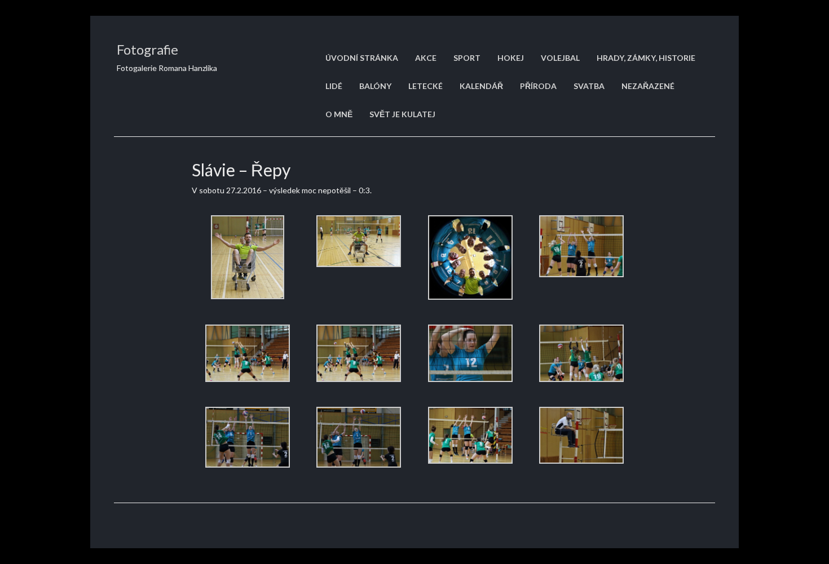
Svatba (589, 86)
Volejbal (560, 58)
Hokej (510, 58)
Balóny (375, 86)
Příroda (538, 86)
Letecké (425, 86)
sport (466, 58)
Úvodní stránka (361, 58)
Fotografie (147, 49)
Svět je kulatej (402, 114)
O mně (338, 114)
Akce (425, 58)
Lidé (333, 86)
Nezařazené (647, 86)
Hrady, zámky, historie (646, 58)
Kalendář (481, 86)
